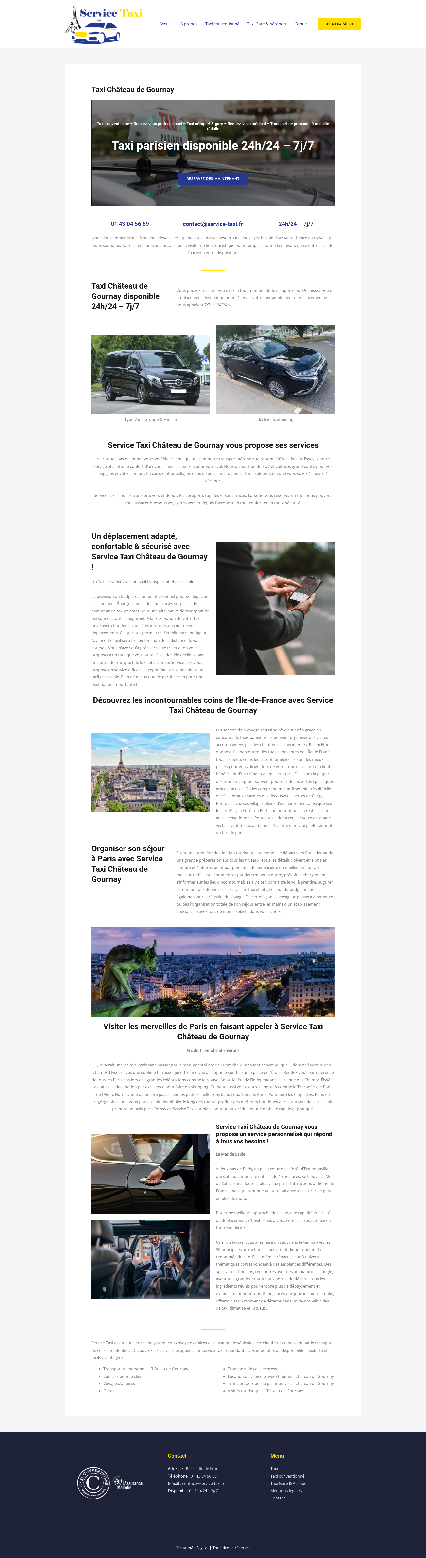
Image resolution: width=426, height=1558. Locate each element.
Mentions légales (286, 1490)
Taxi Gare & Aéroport (267, 24)
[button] (339, 24)
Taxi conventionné (222, 24)
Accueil (166, 24)
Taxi (274, 1468)
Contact (302, 24)
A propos (188, 24)
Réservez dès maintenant (213, 178)
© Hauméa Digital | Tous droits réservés (213, 1548)
